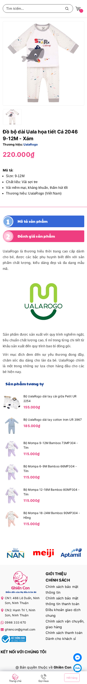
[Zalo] (77, 668)
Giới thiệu (56, 574)
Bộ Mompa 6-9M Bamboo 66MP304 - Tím (50, 468)
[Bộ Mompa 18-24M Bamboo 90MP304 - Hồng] (11, 519)
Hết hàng (72, 677)
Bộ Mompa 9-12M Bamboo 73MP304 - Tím (50, 445)
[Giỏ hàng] (77, 8)
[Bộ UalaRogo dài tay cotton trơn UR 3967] (11, 425)
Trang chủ (15, 681)
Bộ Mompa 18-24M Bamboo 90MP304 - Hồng (51, 515)
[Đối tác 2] (43, 553)
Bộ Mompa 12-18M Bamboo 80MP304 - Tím (51, 492)
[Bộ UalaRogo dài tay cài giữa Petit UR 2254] (11, 402)
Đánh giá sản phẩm (36, 236)
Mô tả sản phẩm (33, 221)
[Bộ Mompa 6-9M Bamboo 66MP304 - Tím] (11, 472)
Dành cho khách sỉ (61, 638)
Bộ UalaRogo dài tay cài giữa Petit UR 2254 (49, 398)
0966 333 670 (15, 622)
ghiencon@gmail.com (20, 629)
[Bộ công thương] (13, 640)
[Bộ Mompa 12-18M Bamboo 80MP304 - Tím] (11, 495)
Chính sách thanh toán (64, 633)
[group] (43, 63)
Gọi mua (43, 681)
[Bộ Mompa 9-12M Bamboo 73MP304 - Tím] (11, 449)
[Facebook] (77, 657)
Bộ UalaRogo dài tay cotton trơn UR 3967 (52, 419)
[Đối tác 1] (16, 553)
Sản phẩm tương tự (24, 383)
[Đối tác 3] (71, 553)
